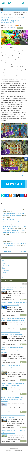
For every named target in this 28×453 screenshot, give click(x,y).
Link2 (14, 448)
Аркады (9, 12)
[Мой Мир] (22, 195)
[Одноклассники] (10, 195)
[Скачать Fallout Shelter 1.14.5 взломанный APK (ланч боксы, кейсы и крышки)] (4, 373)
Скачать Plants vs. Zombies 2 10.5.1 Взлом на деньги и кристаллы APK (12, 20)
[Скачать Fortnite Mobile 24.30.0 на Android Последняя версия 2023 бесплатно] (4, 405)
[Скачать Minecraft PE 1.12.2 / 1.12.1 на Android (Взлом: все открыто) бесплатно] (4, 420)
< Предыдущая (7, 251)
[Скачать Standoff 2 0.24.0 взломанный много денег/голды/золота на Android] (4, 324)
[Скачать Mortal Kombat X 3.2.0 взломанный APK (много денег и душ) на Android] (4, 337)
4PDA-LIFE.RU (14, 3)
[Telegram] (14, 195)
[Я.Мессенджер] (3, 195)
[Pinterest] (25, 195)
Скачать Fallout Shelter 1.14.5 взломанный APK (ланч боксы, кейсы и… (13, 368)
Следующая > (22, 251)
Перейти (23, 299)
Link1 (11, 448)
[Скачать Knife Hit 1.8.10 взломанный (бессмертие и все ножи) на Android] (4, 389)
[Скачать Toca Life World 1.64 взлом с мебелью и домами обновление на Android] (4, 436)
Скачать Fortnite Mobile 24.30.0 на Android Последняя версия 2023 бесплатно (11, 399)
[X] (18, 195)
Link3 (17, 448)
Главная (3, 12)
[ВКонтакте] (7, 195)
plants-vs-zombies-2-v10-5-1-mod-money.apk (12, 175)
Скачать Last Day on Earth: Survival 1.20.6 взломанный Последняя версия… (12, 350)
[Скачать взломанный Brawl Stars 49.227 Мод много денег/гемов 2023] (4, 308)
